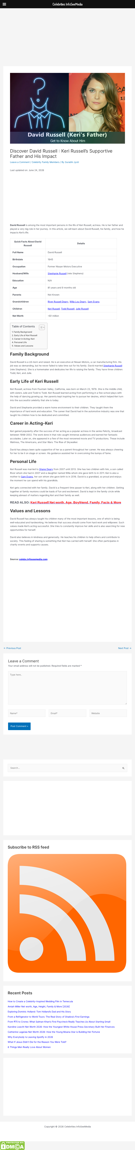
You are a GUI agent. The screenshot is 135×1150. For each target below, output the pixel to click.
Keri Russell (54, 308)
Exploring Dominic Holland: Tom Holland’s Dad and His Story (39, 1011)
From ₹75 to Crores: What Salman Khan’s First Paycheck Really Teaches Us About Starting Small (59, 1021)
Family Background (23, 332)
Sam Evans (93, 301)
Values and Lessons (23, 346)
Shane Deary (46, 469)
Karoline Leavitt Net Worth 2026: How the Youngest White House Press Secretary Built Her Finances (61, 1026)
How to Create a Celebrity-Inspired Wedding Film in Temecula (40, 1001)
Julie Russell (82, 308)
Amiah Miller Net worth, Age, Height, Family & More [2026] (39, 1006)
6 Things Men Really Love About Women (29, 1047)
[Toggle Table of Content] (40, 327)
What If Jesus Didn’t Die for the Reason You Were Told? (37, 1042)
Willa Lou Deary (78, 301)
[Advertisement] (67, 42)
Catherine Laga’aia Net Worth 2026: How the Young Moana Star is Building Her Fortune (54, 1032)
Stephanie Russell (57, 273)
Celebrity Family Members (45, 162)
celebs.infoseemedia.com (33, 559)
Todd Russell (67, 308)
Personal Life (20, 342)
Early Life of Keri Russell (25, 335)
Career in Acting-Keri (24, 339)
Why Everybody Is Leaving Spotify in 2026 (30, 1037)
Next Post (124, 648)
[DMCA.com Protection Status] (12, 1145)
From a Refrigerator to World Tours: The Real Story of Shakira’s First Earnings (48, 1016)
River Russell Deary (58, 301)
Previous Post (12, 648)
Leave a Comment (20, 162)
